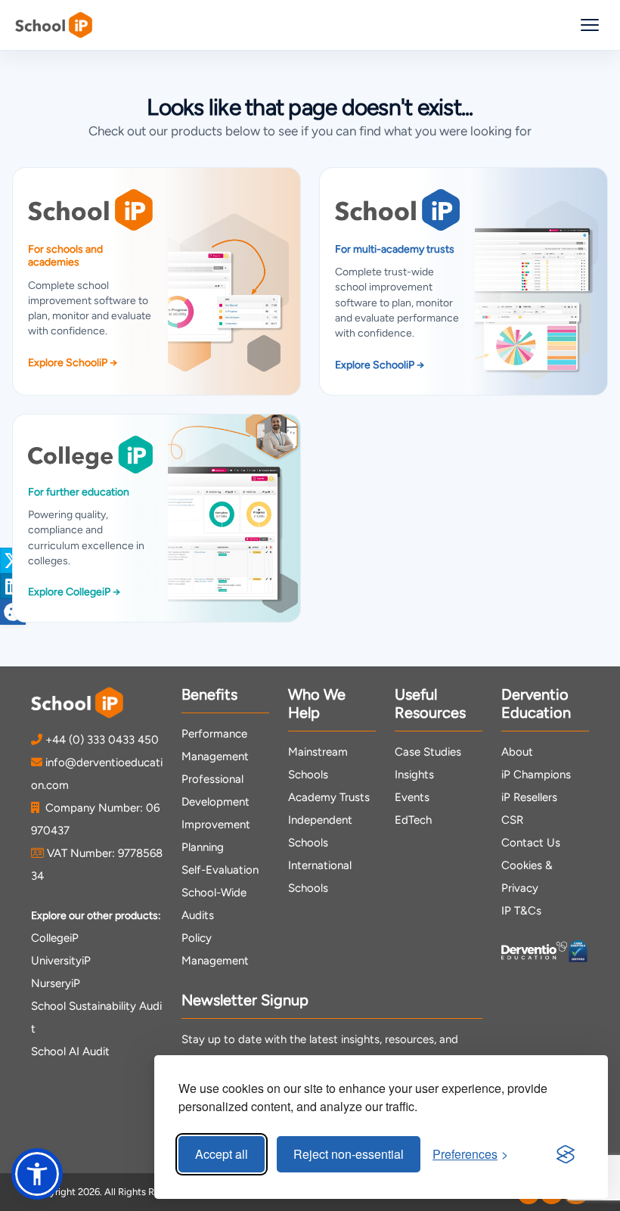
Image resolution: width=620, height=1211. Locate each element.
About (517, 752)
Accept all (221, 1154)
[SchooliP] (53, 25)
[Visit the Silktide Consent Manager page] (565, 1154)
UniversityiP (61, 960)
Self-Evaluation (220, 870)
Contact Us (530, 842)
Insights (414, 774)
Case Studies (428, 752)
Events (412, 797)
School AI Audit (70, 1051)
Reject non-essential (348, 1154)
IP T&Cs (521, 911)
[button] (37, 1174)
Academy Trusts (329, 797)
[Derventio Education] (534, 951)
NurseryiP (55, 983)
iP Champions (536, 774)
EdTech (413, 820)
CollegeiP (55, 938)
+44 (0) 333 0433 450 (102, 740)
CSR (512, 820)
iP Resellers (529, 797)
